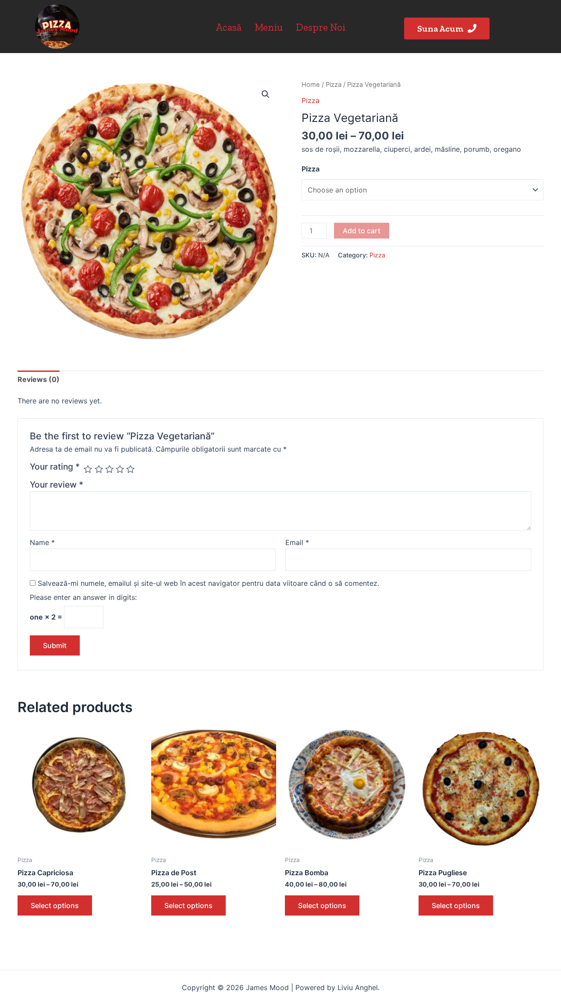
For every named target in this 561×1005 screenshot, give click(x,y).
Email (297, 542)
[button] (447, 28)
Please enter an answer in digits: (83, 597)
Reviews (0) (39, 379)
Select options (55, 905)
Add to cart (361, 230)
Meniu (269, 27)
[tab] (39, 380)
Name (42, 542)
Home (311, 85)
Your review (56, 484)
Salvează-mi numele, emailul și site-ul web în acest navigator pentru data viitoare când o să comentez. (208, 583)
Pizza (333, 85)
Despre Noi (320, 27)
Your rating (55, 466)
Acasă (228, 27)
